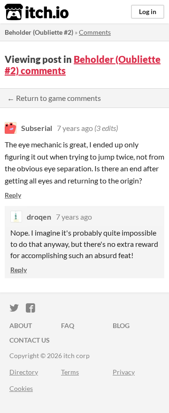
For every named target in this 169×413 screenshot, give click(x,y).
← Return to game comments (54, 97)
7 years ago (75, 127)
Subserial (36, 127)
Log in (147, 11)
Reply (13, 195)
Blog (121, 325)
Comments (95, 32)
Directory (23, 372)
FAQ (67, 325)
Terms (70, 372)
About (20, 325)
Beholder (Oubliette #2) (39, 32)
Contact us (29, 340)
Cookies (21, 388)
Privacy (124, 372)
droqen (39, 216)
